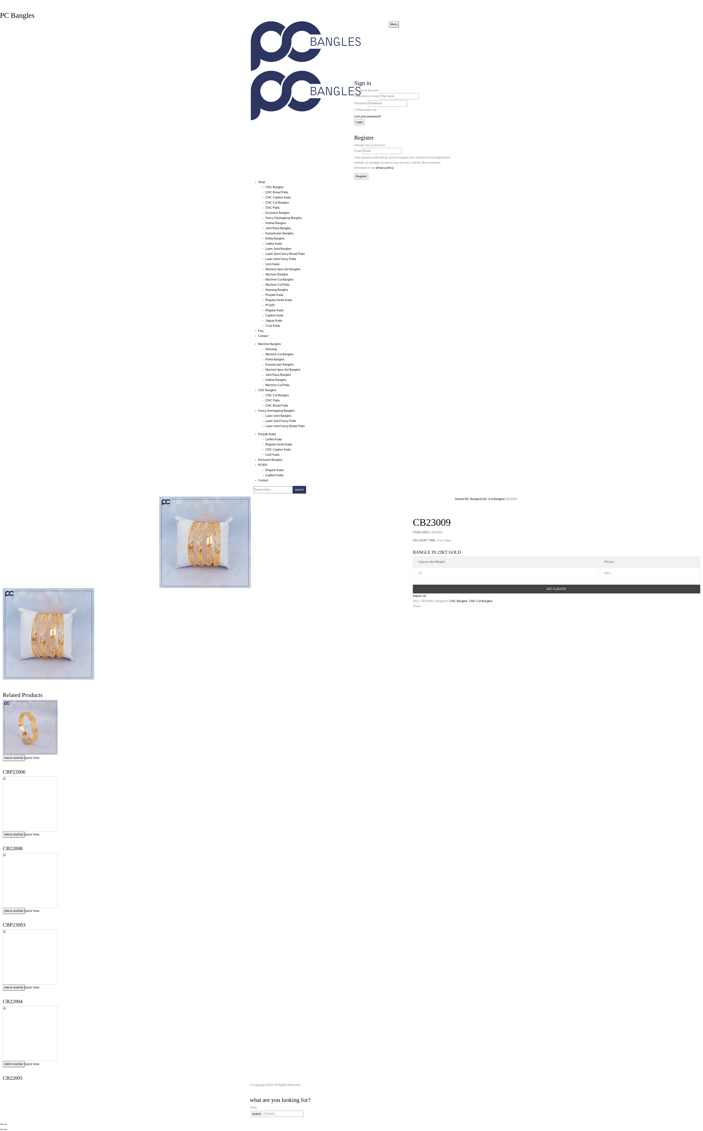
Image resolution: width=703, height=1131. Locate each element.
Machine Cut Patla (277, 284)
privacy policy (384, 167)
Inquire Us (419, 595)
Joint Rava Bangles (278, 228)
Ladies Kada (273, 243)
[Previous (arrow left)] (1, 1129)
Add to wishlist (13, 757)
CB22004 (13, 1001)
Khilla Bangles (274, 238)
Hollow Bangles (275, 223)
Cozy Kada (272, 325)
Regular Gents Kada (278, 300)
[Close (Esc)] (1, 1124)
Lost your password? (367, 116)
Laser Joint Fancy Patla (280, 259)
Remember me (367, 109)
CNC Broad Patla (276, 192)
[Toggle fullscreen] (5, 1124)
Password (360, 103)
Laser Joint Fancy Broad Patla (285, 253)
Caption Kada (274, 315)
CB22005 (13, 1078)
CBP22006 (14, 772)
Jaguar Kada (273, 320)
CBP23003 (14, 925)
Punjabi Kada (274, 294)
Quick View (32, 757)
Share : (417, 606)
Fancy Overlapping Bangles (283, 217)
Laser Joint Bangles (278, 248)
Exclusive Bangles (277, 212)
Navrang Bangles (276, 289)
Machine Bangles (276, 274)
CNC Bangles (274, 187)
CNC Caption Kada (278, 197)
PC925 (270, 305)
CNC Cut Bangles (277, 202)
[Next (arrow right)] (5, 1129)
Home (459, 499)
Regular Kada (274, 310)
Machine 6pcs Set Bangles (282, 269)
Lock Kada (272, 264)
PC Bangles (17, 15)
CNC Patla (272, 207)
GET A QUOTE (556, 589)
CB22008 (13, 848)
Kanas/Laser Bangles (279, 233)
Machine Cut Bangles (279, 279)
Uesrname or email (366, 96)
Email (358, 150)
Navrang (271, 349)
